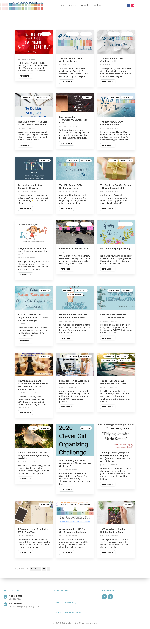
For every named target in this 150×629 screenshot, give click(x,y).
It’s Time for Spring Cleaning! (115, 248)
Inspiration (85, 34)
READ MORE (24, 76)
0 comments (31, 59)
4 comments (31, 462)
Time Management (42, 97)
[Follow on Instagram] (132, 5)
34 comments (113, 465)
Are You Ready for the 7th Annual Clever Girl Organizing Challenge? (75, 463)
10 (44, 569)
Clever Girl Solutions (68, 505)
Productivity (27, 97)
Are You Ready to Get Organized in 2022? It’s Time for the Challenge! (33, 318)
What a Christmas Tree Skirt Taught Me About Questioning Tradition (33, 455)
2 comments (114, 191)
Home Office (72, 356)
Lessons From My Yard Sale (73, 248)
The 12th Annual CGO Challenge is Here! (68, 612)
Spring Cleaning (125, 224)
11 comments (32, 393)
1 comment (113, 321)
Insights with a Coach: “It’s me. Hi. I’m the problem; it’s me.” (32, 251)
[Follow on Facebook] (128, 5)
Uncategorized (126, 160)
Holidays (45, 34)
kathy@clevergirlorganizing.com (24, 606)
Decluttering (73, 34)
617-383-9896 (15, 599)
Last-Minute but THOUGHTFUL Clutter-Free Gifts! (73, 120)
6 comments (72, 321)
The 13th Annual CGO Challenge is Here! (68, 603)
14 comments (31, 191)
